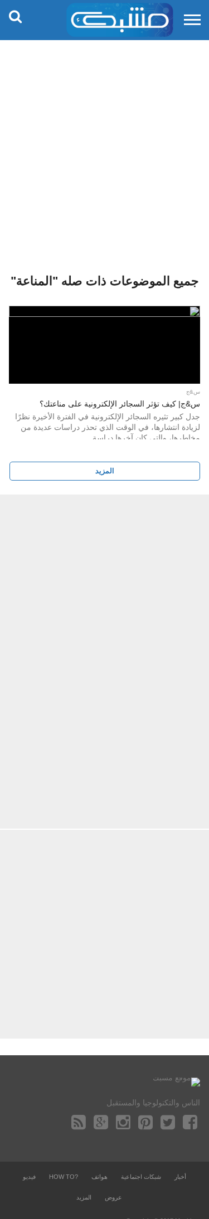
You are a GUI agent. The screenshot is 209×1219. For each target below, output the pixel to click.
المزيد (104, 471)
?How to (63, 1176)
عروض (113, 1197)
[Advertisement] (104, 149)
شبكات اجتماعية (141, 1176)
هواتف (99, 1176)
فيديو (29, 1176)
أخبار (180, 1176)
